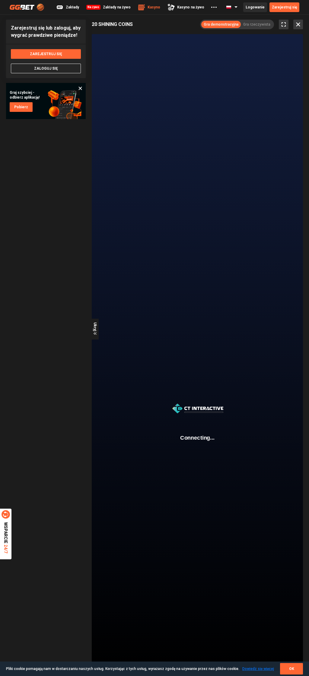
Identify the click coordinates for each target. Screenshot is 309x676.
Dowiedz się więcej (258, 669)
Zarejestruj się (284, 7)
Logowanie (255, 7)
